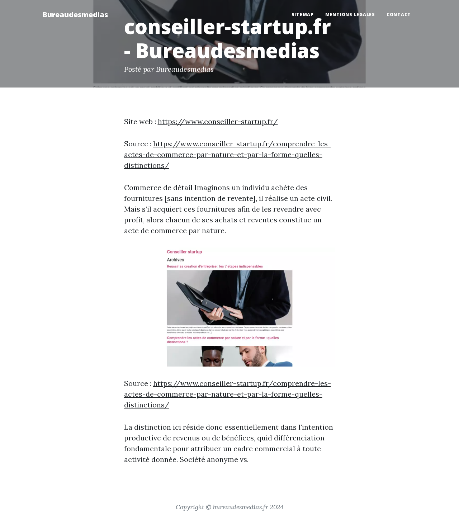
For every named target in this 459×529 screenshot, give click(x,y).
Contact (399, 14)
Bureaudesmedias (75, 14)
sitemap (303, 14)
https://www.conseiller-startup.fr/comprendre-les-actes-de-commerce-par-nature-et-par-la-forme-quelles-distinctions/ (227, 154)
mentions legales (350, 14)
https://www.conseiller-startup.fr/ (218, 121)
